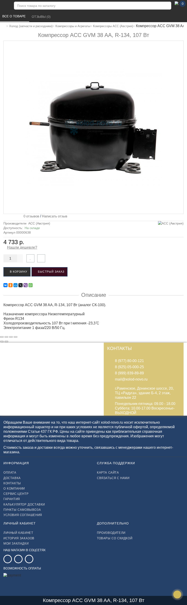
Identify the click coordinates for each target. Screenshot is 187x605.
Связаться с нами (113, 478)
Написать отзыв (54, 216)
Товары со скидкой (114, 538)
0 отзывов (30, 216)
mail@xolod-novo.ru (131, 379)
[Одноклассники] (10, 285)
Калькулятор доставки (24, 504)
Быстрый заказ (50, 271)
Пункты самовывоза (22, 509)
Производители (111, 533)
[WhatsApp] (31, 285)
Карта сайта (108, 472)
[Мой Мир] (15, 285)
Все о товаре (14, 16)
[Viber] (25, 285)
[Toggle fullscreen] (11, 337)
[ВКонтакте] (5, 285)
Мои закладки (16, 543)
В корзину (18, 271)
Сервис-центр (16, 493)
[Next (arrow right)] (6, 341)
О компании (14, 488)
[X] (20, 285)
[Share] (6, 337)
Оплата (9, 472)
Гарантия (11, 499)
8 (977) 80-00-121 (129, 361)
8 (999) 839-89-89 (129, 373)
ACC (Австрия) (39, 223)
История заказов (18, 538)
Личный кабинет (18, 533)
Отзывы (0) (42, 16)
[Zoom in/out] (15, 337)
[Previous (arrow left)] (2, 341)
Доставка (12, 478)
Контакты (12, 483)
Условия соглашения (22, 515)
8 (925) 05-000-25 (129, 367)
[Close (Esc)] (2, 337)
